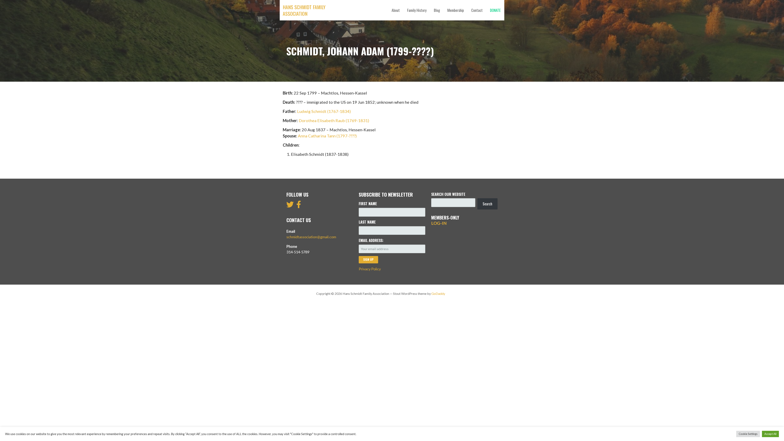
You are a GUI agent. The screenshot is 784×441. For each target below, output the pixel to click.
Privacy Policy (370, 269)
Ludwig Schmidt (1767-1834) (324, 111)
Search (487, 203)
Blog (437, 10)
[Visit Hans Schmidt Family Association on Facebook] (298, 206)
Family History (417, 10)
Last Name (367, 222)
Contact (477, 10)
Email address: (371, 240)
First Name (368, 203)
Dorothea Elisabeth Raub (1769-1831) (334, 120)
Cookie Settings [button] (748, 433)
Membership (455, 10)
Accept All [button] (770, 433)
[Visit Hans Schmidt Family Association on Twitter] (290, 206)
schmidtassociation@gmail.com (311, 237)
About (396, 10)
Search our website (448, 194)
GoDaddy (438, 293)
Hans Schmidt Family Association (304, 10)
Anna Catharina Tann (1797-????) (327, 135)
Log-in (439, 223)
